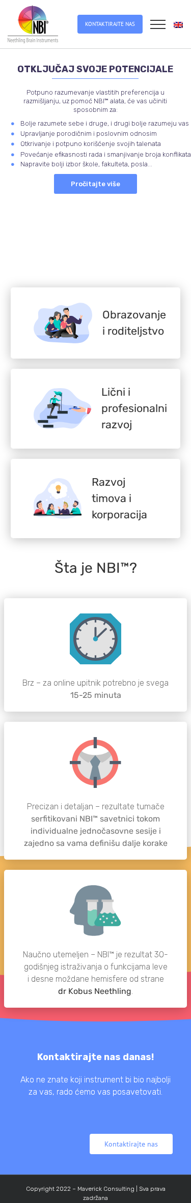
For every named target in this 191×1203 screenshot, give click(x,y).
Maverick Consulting (105, 1188)
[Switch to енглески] (178, 24)
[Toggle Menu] (158, 24)
